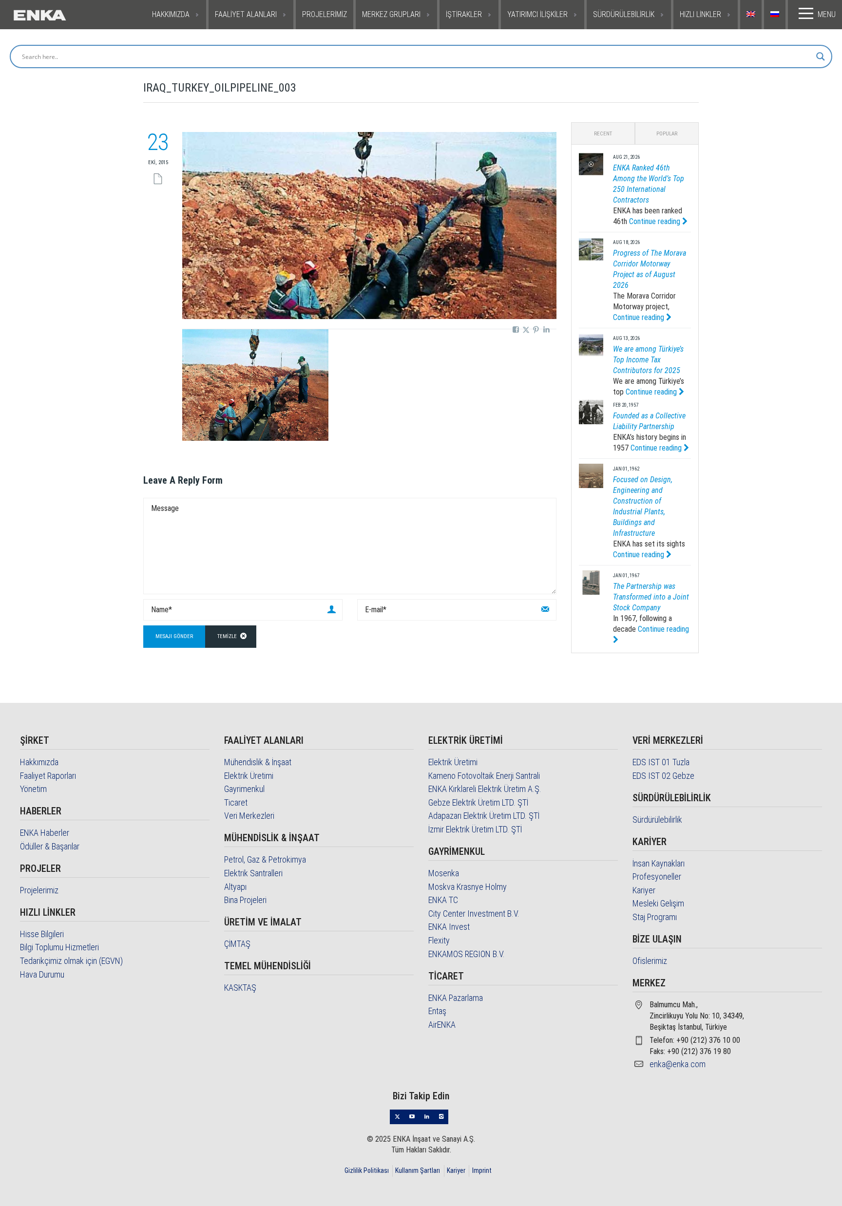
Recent (603, 134)
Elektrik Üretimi (248, 776)
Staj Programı (654, 917)
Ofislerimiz (649, 961)
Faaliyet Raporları (48, 776)
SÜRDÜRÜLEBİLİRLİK (623, 14)
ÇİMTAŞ (237, 944)
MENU (827, 14)
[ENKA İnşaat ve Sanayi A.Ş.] (66, 14)
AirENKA (442, 1024)
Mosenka (443, 873)
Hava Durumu (42, 974)
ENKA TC (443, 900)
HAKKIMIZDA (171, 14)
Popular (666, 134)
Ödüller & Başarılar (49, 846)
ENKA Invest (449, 927)
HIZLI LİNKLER (700, 14)
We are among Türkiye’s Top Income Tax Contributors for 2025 (648, 359)
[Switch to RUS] (776, 14)
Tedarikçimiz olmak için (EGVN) (71, 961)
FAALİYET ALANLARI (246, 14)
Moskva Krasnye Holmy (467, 887)
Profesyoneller (656, 876)
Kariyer (643, 890)
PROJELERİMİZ (324, 14)
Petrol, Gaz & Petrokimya (265, 859)
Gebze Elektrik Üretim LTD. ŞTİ (478, 802)
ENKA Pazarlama (455, 998)
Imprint (482, 1170)
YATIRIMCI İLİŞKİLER (537, 14)
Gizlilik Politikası (366, 1170)
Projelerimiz (39, 890)
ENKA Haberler (44, 833)
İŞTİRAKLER (464, 14)
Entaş (437, 1011)
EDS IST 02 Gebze (663, 776)
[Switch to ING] (752, 14)
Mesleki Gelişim (658, 903)
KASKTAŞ (240, 987)
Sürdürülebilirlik (657, 819)
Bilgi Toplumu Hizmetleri (59, 947)
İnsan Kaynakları (658, 863)
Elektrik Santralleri (253, 873)
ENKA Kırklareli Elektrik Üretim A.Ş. (484, 789)
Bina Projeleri (245, 900)
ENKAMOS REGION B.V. (466, 954)
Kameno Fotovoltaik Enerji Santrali (484, 776)
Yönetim (33, 789)
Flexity (439, 940)
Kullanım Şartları (417, 1170)
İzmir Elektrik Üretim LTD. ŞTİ (475, 829)
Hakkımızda (39, 762)
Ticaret (236, 802)
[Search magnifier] (820, 56)
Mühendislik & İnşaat (257, 762)
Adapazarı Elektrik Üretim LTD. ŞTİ (483, 815)
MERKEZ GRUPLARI (391, 14)
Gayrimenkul (244, 789)
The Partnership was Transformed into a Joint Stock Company (651, 597)
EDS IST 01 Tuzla (660, 762)
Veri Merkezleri (249, 815)
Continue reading (655, 221)
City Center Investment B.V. (473, 913)
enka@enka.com (678, 1064)
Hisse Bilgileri (42, 934)
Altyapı (235, 887)
